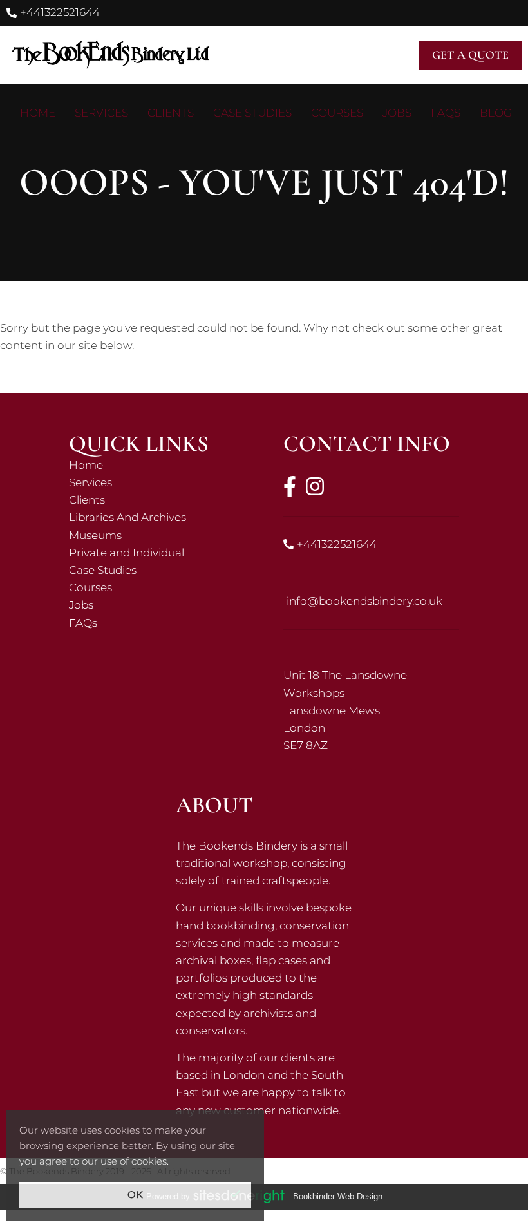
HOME (37, 113)
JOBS (397, 113)
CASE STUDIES (252, 113)
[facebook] (289, 486)
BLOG (496, 113)
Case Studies (157, 570)
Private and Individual (157, 553)
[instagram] (315, 486)
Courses (157, 587)
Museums (157, 535)
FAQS (445, 113)
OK (135, 1194)
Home (157, 465)
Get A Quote (470, 55)
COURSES (337, 113)
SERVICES (101, 113)
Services (157, 482)
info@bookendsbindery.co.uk (364, 600)
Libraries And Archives (157, 517)
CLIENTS (170, 113)
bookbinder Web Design (337, 1196)
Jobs (157, 605)
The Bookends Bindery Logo (109, 55)
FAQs (157, 623)
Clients (157, 500)
